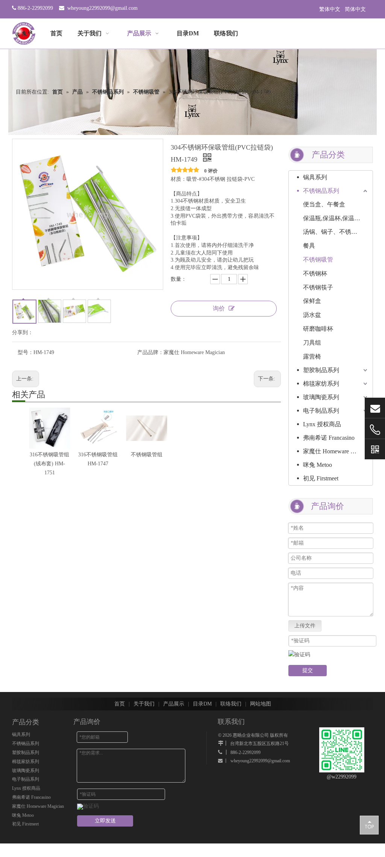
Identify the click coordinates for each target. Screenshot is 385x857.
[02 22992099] (375, 430)
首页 (119, 704)
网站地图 (260, 704)
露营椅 (312, 356)
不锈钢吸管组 (146, 454)
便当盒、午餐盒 (324, 204)
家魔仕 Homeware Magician (336, 451)
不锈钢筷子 (318, 287)
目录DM (202, 704)
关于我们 (144, 704)
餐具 (309, 245)
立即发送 (105, 821)
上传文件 (304, 625)
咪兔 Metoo (317, 465)
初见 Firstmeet (320, 478)
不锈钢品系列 (321, 191)
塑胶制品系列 (321, 370)
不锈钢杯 (315, 273)
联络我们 (230, 704)
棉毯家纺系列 (321, 383)
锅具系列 (315, 177)
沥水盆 (312, 315)
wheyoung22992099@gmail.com (102, 8)
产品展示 (173, 704)
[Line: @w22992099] (375, 449)
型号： (25, 352)
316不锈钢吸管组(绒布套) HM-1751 (49, 463)
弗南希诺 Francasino (329, 438)
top (369, 824)
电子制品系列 (321, 410)
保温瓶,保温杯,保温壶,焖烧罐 (336, 218)
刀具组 (312, 342)
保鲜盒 (312, 301)
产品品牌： (150, 352)
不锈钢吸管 (318, 259)
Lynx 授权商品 (322, 424)
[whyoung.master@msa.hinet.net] (375, 408)
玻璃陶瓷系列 (321, 397)
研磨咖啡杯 (318, 329)
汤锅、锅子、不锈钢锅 (333, 232)
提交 (307, 670)
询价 (219, 308)
